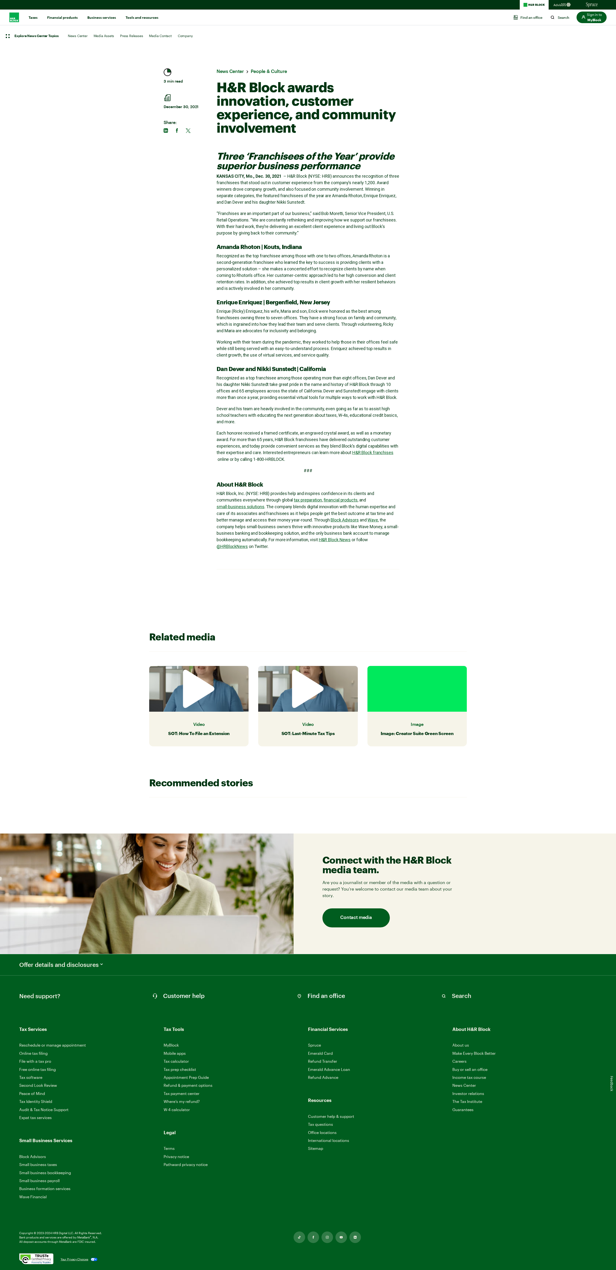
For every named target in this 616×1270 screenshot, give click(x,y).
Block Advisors (345, 519)
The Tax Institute (467, 1101)
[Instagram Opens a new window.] (327, 1237)
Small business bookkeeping (45, 1172)
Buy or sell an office (470, 1069)
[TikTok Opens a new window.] (299, 1237)
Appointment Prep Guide (186, 1077)
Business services (101, 18)
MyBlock (171, 1045)
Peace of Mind (32, 1093)
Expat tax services (35, 1117)
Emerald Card (320, 1053)
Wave (372, 519)
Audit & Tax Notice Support (44, 1109)
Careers (459, 1061)
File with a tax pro (35, 1061)
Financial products (62, 18)
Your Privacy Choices (74, 1259)
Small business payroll (39, 1180)
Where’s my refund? (182, 1101)
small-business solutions (240, 506)
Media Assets (104, 36)
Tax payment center (181, 1093)
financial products (341, 499)
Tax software (30, 1077)
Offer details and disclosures (59, 964)
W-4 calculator (177, 1109)
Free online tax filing (37, 1069)
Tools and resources (142, 18)
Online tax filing (33, 1053)
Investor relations (468, 1093)
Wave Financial (33, 1196)
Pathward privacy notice (186, 1164)
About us (460, 1045)
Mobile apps (175, 1053)
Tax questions (320, 1124)
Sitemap (315, 1148)
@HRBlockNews (232, 546)
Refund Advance (323, 1077)
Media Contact (160, 36)
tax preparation (308, 499)
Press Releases (131, 36)
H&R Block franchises (372, 452)
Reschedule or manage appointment (52, 1045)
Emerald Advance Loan (329, 1069)
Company (185, 36)
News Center (78, 36)
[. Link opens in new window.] (36, 1259)
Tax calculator (176, 1061)
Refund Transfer (322, 1061)
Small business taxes (38, 1164)
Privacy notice (176, 1156)
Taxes (33, 18)
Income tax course (469, 1077)
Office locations (322, 1132)
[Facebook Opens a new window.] (313, 1237)
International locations (328, 1140)
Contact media (356, 917)
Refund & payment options (188, 1085)
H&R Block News (335, 539)
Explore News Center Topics (36, 36)
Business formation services (45, 1188)
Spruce (314, 1045)
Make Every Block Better (474, 1053)
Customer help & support (331, 1116)
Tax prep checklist (180, 1069)
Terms (169, 1148)
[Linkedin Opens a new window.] (355, 1237)
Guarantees (463, 1109)
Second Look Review (38, 1085)
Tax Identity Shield (35, 1101)
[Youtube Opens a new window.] (341, 1237)
